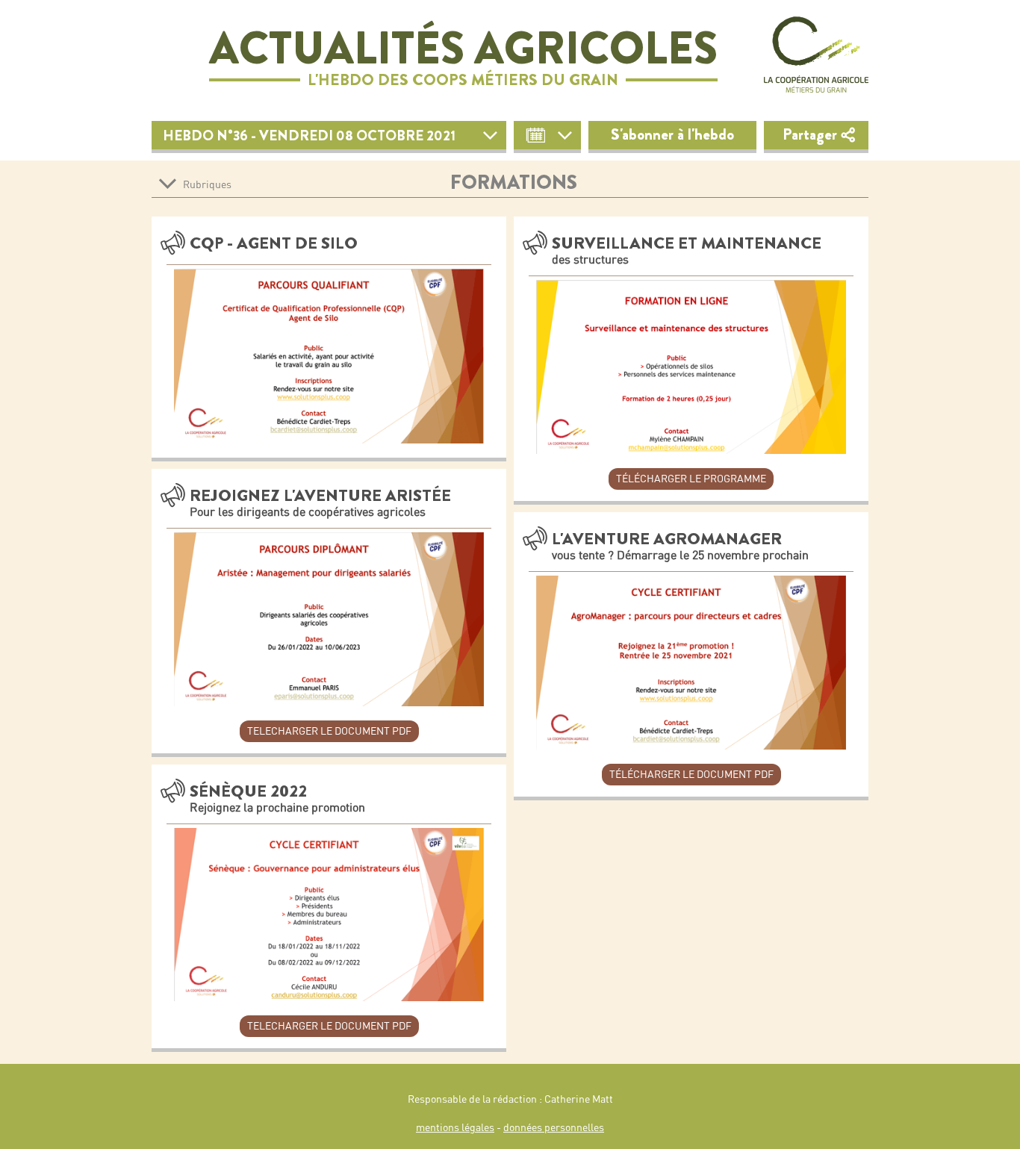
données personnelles (553, 1127)
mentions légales (455, 1127)
